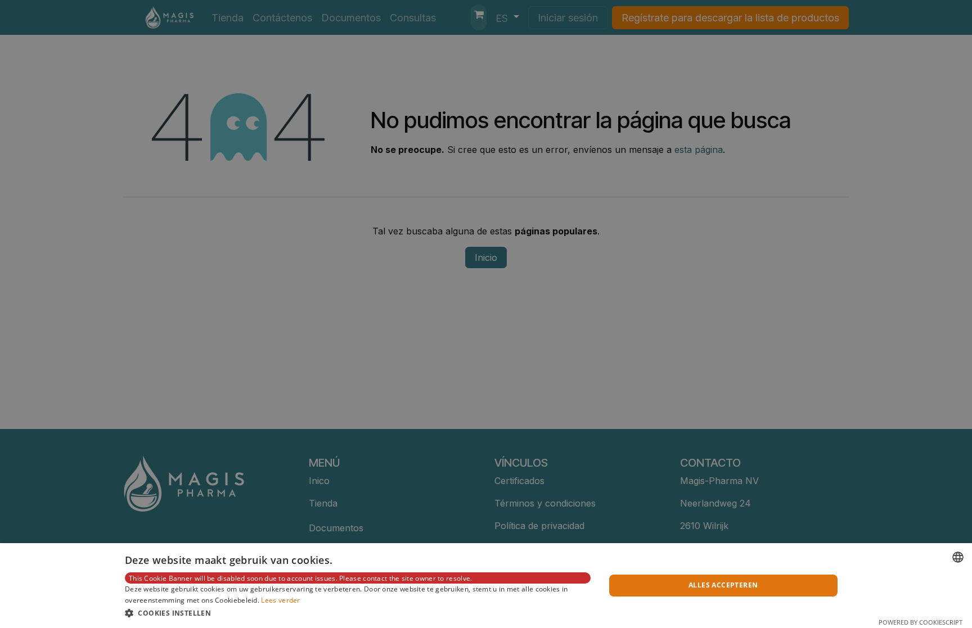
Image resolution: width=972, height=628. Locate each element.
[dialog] (486, 585)
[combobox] (958, 557)
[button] (358, 613)
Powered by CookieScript (920, 622)
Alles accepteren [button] (723, 585)
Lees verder (280, 600)
